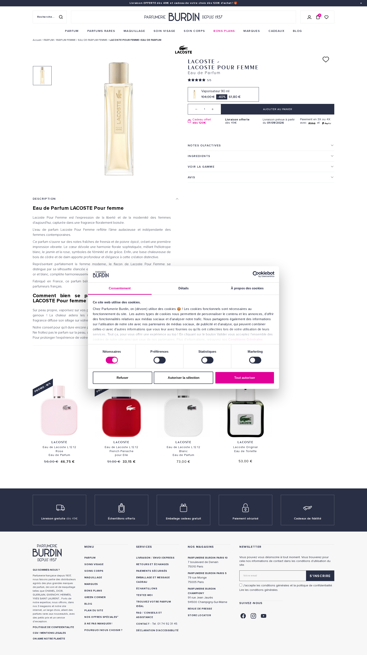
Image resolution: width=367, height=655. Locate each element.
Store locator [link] (199, 615)
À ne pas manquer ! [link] (98, 623)
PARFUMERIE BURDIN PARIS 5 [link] (207, 573)
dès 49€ (237, 121)
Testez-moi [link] (144, 595)
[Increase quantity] (216, 109)
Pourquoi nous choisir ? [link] (103, 630)
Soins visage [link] (93, 564)
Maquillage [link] (93, 577)
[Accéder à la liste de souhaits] (326, 17)
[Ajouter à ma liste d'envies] (326, 59)
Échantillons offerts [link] (121, 518)
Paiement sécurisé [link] (245, 518)
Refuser (122, 377)
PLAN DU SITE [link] (93, 610)
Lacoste (59, 442)
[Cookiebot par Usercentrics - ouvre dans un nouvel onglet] (255, 274)
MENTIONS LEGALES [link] (53, 633)
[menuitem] (72, 31)
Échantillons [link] (146, 588)
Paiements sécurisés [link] (151, 571)
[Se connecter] (309, 17)
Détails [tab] (183, 288)
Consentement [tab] (120, 288)
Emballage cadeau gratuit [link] (183, 518)
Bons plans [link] (93, 590)
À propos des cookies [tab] (247, 288)
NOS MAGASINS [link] (201, 547)
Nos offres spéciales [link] (100, 617)
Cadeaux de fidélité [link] (307, 518)
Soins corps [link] (93, 571)
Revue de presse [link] (200, 608)
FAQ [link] (138, 612)
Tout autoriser (244, 377)
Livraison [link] (143, 557)
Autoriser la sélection (183, 377)
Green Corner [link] (95, 597)
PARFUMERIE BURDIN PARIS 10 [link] (207, 557)
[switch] (160, 360)
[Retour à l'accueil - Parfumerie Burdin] (183, 17)
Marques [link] (91, 584)
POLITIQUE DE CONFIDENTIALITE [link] (53, 627)
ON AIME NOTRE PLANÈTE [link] (49, 638)
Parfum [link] (89, 557)
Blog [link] (88, 603)
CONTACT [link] (143, 623)
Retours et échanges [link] (152, 564)
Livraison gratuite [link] (59, 518)
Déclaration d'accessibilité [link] (157, 630)
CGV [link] (35, 633)
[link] (72, 31)
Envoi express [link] (163, 557)
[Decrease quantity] (193, 109)
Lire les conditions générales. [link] (258, 590)
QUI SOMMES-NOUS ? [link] (46, 570)
